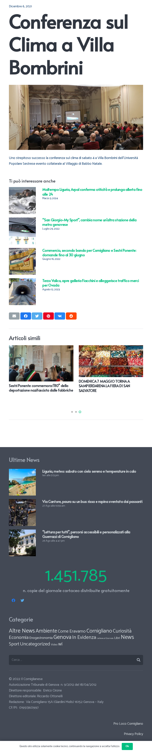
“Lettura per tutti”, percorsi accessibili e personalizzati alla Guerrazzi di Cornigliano (86, 534)
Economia (18, 637)
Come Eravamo (72, 631)
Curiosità (122, 631)
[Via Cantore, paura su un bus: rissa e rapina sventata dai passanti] (22, 502)
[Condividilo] (25, 316)
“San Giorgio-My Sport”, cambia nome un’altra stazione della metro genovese (89, 222)
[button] (72, 412)
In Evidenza (84, 637)
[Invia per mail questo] (14, 316)
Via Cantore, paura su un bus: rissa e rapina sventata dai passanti (92, 501)
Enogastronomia (41, 638)
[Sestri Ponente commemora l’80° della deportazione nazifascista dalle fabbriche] (41, 348)
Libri (117, 638)
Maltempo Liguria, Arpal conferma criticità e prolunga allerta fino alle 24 (92, 191)
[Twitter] (22, 600)
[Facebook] (13, 600)
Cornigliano (99, 631)
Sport (14, 644)
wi (60, 644)
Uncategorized (35, 644)
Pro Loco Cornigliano (128, 724)
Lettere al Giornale (105, 638)
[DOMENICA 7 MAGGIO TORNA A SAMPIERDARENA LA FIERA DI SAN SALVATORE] (111, 348)
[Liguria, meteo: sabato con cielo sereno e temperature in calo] (22, 472)
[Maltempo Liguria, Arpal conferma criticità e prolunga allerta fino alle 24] (22, 190)
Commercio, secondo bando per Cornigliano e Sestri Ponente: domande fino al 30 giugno (89, 252)
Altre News (22, 631)
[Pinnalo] (48, 316)
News (127, 637)
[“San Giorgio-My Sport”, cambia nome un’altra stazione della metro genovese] (22, 220)
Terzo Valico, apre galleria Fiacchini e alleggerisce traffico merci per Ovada (90, 283)
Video (54, 645)
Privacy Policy (133, 734)
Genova (62, 637)
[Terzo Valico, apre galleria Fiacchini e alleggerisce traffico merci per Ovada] (22, 281)
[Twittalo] (37, 316)
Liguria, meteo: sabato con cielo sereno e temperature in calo (89, 471)
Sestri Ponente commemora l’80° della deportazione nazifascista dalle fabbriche (41, 388)
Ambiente (46, 631)
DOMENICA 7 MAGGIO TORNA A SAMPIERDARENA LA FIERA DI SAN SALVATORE (104, 386)
